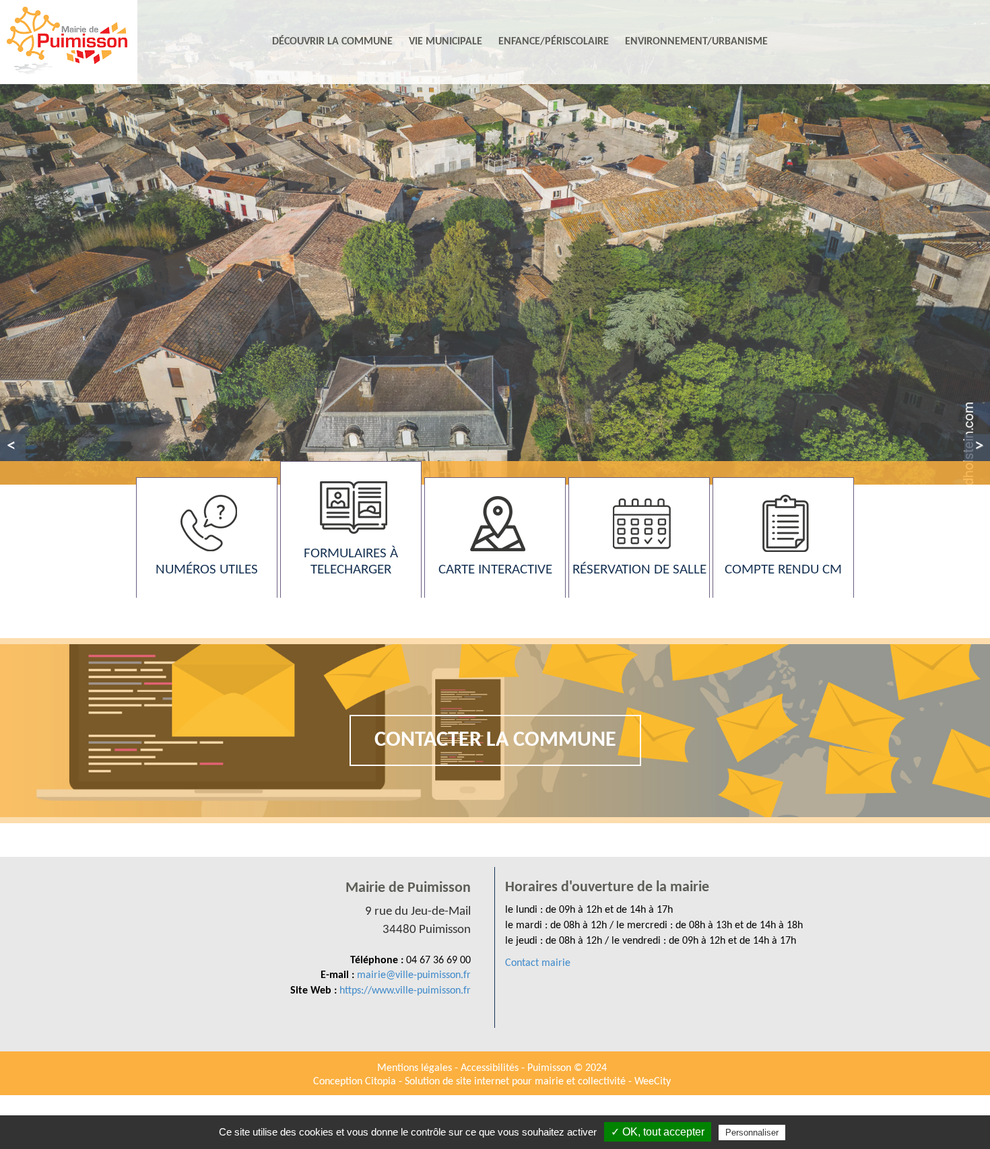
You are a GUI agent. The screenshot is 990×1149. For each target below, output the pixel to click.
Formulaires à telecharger (351, 562)
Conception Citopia (354, 1081)
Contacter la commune (495, 740)
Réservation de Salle (639, 570)
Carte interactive (495, 570)
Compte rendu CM (783, 570)
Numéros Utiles (207, 570)
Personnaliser (752, 1132)
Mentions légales (416, 1068)
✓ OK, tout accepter (657, 1132)
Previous (13, 447)
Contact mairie (537, 963)
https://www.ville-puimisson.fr (405, 990)
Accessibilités (491, 1068)
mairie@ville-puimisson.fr (414, 975)
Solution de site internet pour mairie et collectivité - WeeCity (538, 1081)
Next (977, 447)
